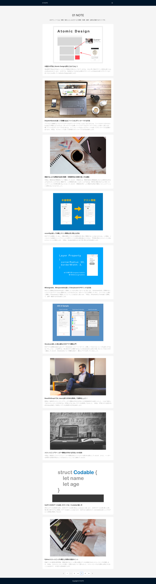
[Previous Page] (63, 573)
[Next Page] (92, 573)
